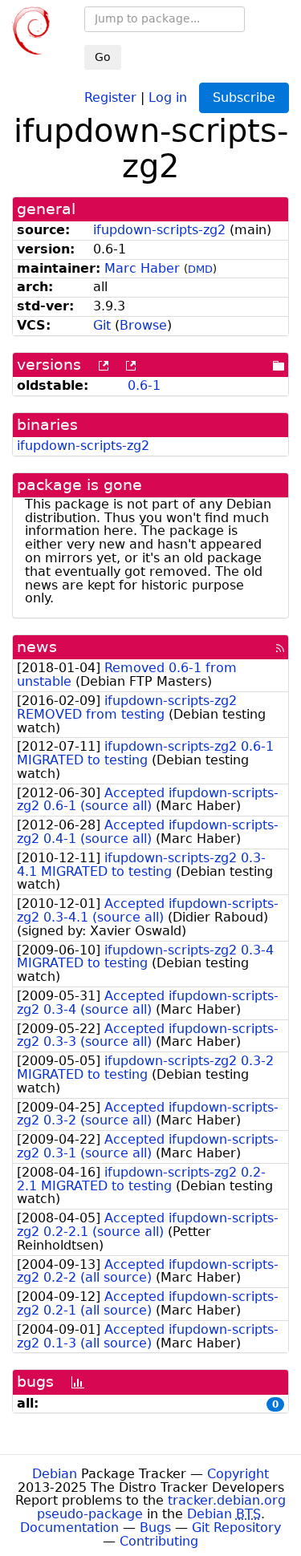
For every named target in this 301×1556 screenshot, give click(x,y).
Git (102, 325)
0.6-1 (144, 385)
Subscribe (244, 97)
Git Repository (236, 1527)
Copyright (238, 1473)
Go (103, 57)
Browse (143, 325)
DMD (200, 269)
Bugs (155, 1527)
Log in (167, 96)
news (37, 647)
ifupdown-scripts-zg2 (159, 229)
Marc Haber (142, 268)
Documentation (69, 1527)
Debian (54, 1473)
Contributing (159, 1541)
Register (110, 96)
